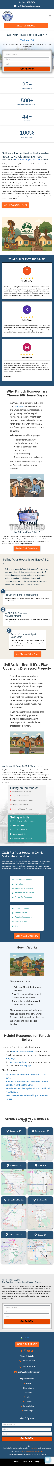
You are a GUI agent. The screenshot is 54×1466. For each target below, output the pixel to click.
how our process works (22, 1052)
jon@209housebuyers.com (28, 6)
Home (28, 1383)
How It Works (28, 1388)
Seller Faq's (28, 1411)
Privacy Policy (28, 1406)
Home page (25, 1065)
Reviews (28, 1402)
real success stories (18, 1062)
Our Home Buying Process (27, 159)
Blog (28, 1397)
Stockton (18, 1288)
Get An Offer (27, 69)
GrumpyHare (34, 1448)
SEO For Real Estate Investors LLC (32, 1451)
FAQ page (10, 1059)
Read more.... (8, 376)
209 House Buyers (39, 174)
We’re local (20, 406)
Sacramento (45, 1286)
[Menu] (49, 16)
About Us (28, 1393)
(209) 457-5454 (28, 2)
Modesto (5, 1288)
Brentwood (26, 1288)
